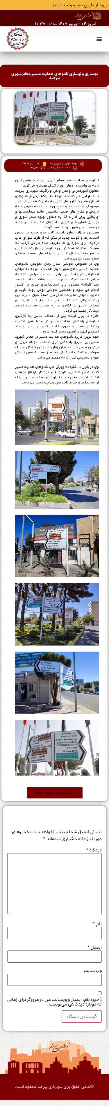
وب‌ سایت (93, 970)
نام (97, 924)
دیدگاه (94, 850)
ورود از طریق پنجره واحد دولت (80, 5)
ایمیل (94, 947)
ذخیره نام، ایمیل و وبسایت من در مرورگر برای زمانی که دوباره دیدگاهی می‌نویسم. (54, 1001)
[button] (99, 39)
